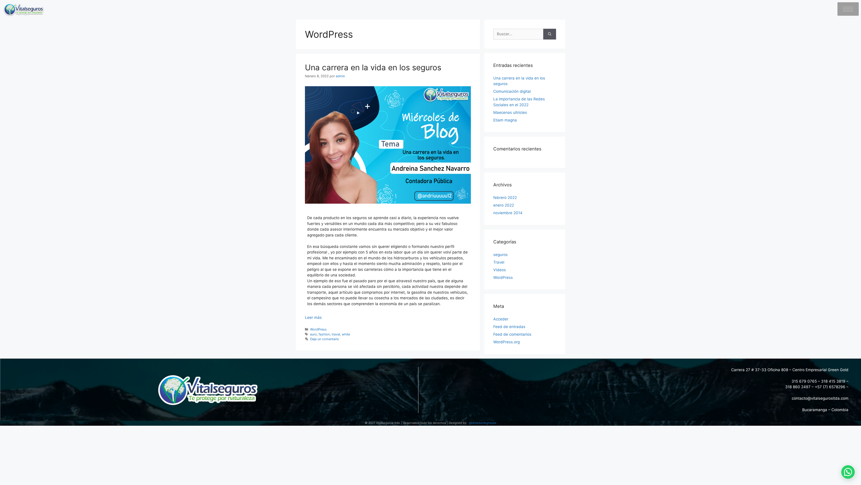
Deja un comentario (324, 339)
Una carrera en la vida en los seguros (373, 67)
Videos (499, 270)
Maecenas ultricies (510, 112)
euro (313, 334)
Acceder (500, 319)
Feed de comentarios (512, 334)
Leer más (313, 317)
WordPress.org (506, 342)
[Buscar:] (518, 34)
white (346, 334)
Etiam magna (505, 120)
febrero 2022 (505, 197)
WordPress (318, 329)
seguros (500, 254)
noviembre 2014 (507, 213)
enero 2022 (503, 205)
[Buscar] (549, 34)
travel (336, 334)
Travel (498, 262)
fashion (324, 334)
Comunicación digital (512, 91)
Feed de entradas (509, 326)
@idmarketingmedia (482, 423)
